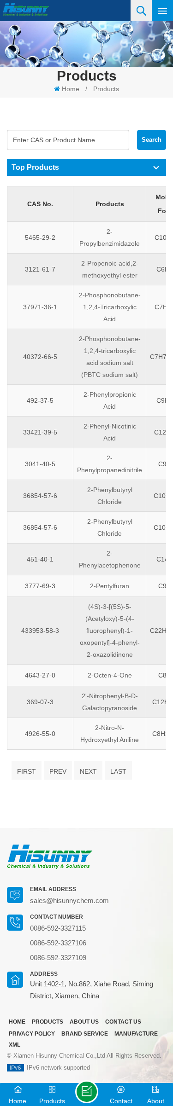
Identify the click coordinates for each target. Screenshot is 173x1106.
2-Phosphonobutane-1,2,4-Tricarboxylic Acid (110, 307)
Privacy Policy (32, 1034)
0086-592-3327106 (58, 943)
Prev (57, 771)
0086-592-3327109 (58, 957)
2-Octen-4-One (110, 675)
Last (118, 771)
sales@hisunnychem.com (69, 900)
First (26, 771)
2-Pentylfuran (109, 586)
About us (84, 1022)
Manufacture (136, 1034)
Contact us (123, 1022)
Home (70, 89)
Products (106, 89)
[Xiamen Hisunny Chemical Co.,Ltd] (26, 9)
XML (14, 1045)
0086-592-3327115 (58, 928)
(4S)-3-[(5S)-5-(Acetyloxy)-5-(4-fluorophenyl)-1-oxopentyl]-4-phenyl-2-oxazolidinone (110, 630)
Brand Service (84, 1034)
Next (88, 771)
